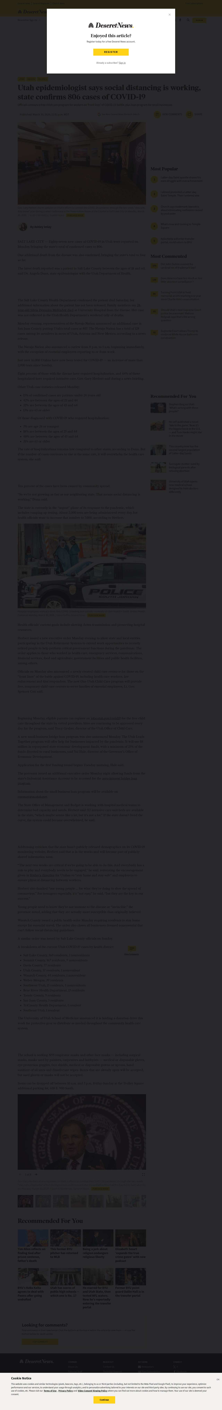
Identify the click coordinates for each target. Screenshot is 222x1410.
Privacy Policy (65, 1390)
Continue (104, 1399)
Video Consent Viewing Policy (92, 1390)
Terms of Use (50, 1390)
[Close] (218, 1380)
